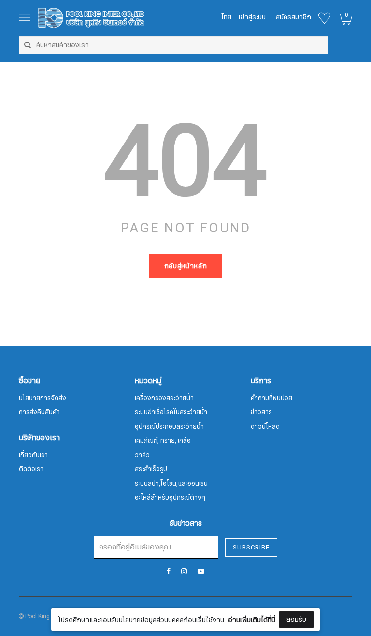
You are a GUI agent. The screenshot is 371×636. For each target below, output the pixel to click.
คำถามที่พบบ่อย (271, 398)
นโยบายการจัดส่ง (42, 398)
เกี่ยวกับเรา (33, 455)
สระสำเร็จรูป (151, 469)
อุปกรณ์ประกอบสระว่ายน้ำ (169, 427)
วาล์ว (142, 455)
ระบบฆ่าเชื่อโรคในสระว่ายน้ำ (171, 412)
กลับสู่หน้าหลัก (185, 266)
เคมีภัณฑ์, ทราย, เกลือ (163, 441)
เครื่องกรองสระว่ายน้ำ (164, 398)
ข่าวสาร (261, 412)
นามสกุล (119, 606)
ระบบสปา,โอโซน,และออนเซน (171, 484)
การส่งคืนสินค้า (39, 412)
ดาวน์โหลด (265, 427)
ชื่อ (110, 558)
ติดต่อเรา (31, 469)
